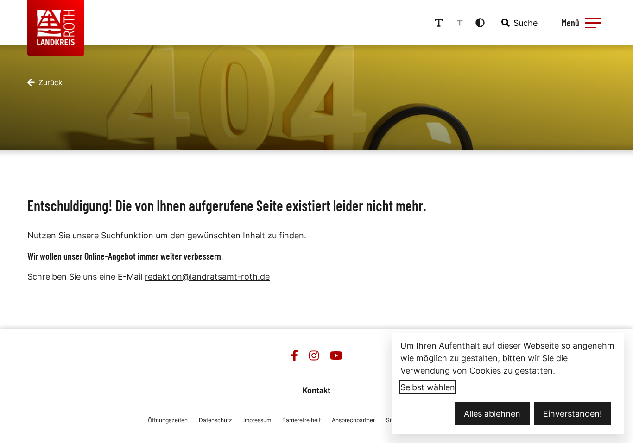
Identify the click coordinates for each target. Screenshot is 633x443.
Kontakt (316, 390)
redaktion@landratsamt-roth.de (207, 276)
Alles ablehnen (492, 413)
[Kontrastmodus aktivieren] (480, 22)
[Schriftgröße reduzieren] (459, 22)
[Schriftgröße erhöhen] (439, 22)
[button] (593, 23)
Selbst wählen (427, 387)
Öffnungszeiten (168, 420)
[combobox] (518, 22)
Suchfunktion (127, 235)
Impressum (257, 420)
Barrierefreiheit (301, 420)
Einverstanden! (572, 413)
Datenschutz (215, 420)
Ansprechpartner (353, 420)
